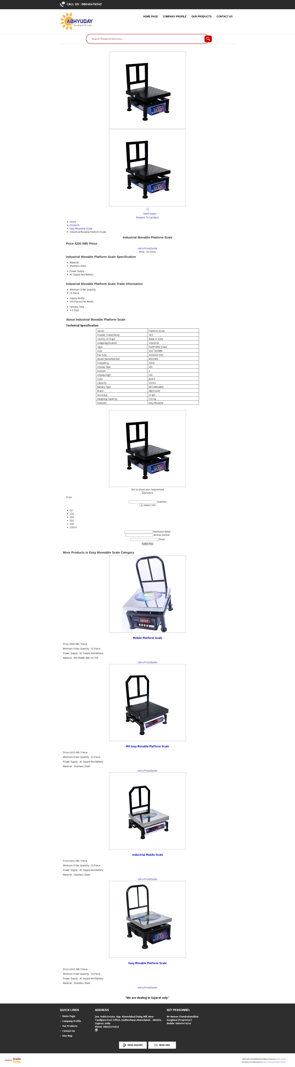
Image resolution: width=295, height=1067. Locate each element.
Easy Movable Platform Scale (147, 963)
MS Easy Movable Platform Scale (147, 746)
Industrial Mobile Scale (147, 854)
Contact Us (224, 16)
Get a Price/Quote (147, 248)
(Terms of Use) (281, 1059)
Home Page (150, 16)
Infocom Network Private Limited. (274, 1062)
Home (73, 221)
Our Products (201, 16)
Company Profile (175, 16)
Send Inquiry (150, 213)
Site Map (67, 1035)
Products (75, 225)
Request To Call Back (147, 217)
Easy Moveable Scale (81, 228)
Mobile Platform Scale (147, 638)
